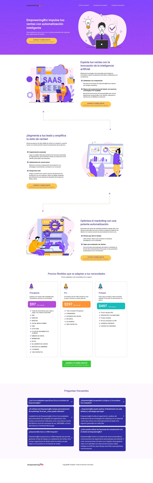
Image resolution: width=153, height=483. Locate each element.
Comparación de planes (100, 5)
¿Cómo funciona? (84, 5)
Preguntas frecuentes (118, 5)
